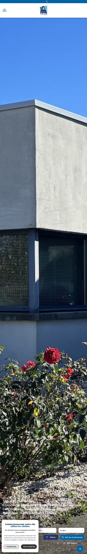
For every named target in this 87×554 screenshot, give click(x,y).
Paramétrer (11, 547)
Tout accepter (29, 547)
